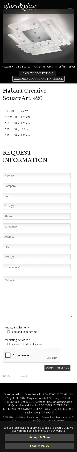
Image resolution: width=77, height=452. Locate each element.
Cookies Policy (39, 446)
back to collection (38, 73)
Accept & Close (39, 437)
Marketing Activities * (17, 340)
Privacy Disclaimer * (17, 327)
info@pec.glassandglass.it (22, 405)
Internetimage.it (62, 417)
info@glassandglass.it (59, 401)
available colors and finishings (38, 78)
